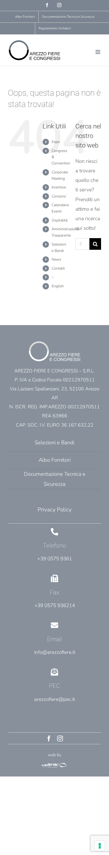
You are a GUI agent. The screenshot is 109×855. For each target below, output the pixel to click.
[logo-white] (54, 764)
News (56, 259)
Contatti (58, 268)
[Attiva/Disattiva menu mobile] (98, 52)
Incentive (59, 187)
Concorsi (59, 196)
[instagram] (60, 738)
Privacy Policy (55, 509)
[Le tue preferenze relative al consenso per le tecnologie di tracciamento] (100, 846)
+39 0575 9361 (54, 558)
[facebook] (49, 738)
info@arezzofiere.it (54, 652)
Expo (56, 141)
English (58, 286)
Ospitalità (59, 220)
